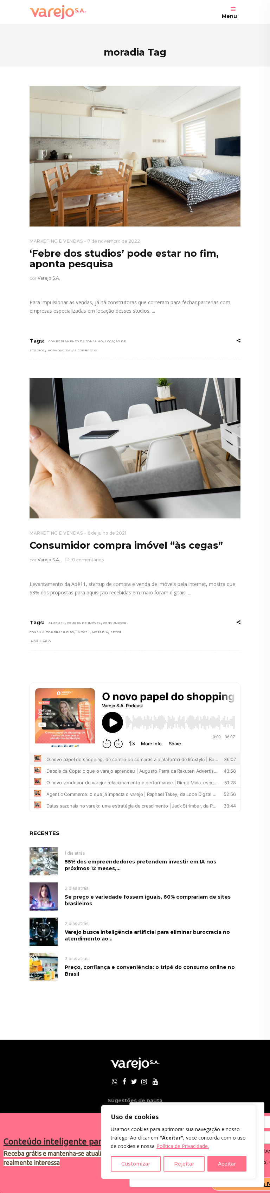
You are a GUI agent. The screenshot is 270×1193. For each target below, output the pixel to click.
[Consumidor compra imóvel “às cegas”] (135, 448)
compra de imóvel (84, 623)
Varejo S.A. (49, 278)
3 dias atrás (76, 958)
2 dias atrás (76, 888)
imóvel (83, 632)
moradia (55, 350)
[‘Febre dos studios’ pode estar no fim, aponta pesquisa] (135, 156)
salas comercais (81, 350)
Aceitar (227, 1164)
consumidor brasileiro (52, 632)
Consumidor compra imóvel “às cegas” (126, 545)
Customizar (135, 1164)
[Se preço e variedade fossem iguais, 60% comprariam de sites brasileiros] (44, 896)
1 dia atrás (75, 853)
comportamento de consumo (76, 341)
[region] (178, 1142)
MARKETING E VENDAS (56, 241)
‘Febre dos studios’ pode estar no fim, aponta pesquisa (124, 259)
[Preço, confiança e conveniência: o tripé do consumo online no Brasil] (44, 966)
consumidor (115, 623)
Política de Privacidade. (182, 1146)
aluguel (57, 623)
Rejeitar (184, 1164)
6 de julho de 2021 (107, 533)
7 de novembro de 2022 (114, 241)
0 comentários (87, 559)
